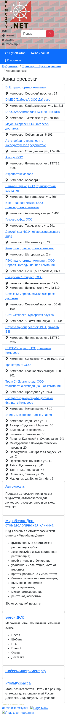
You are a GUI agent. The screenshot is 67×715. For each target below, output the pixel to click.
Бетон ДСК (14, 617)
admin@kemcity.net (15, 707)
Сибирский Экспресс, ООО (23, 277)
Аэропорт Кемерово (19, 174)
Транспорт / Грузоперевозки (41, 66)
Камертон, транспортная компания (29, 248)
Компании (41, 53)
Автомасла (14, 486)
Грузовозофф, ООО (18, 219)
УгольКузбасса (18, 683)
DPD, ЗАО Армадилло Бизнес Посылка (32, 111)
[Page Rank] (39, 707)
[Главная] (18, 15)
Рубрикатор (17, 53)
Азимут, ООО (14, 157)
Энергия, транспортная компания (28, 414)
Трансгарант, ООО (18, 364)
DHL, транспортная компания (25, 87)
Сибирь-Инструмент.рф (25, 671)
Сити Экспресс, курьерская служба (29, 315)
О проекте (13, 60)
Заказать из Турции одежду (13, 704)
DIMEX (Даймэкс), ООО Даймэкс (27, 99)
